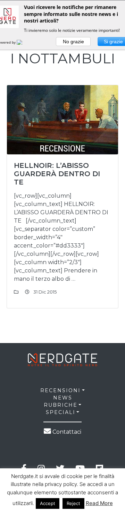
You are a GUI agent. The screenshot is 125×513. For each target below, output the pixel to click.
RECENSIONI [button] (60, 390)
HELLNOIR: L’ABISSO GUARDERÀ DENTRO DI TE (57, 173)
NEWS (62, 398)
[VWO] (24, 42)
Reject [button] (73, 503)
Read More (99, 503)
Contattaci (66, 432)
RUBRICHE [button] (60, 405)
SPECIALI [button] (60, 412)
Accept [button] (47, 503)
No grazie (73, 41)
